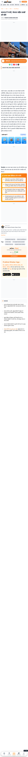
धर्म (21, 265)
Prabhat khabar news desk (11, 17)
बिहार (8, 4)
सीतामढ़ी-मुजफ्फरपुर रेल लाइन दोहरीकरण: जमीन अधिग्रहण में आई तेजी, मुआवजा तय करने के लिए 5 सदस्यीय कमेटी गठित (14, 198)
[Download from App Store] (16, 274)
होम (1, 4)
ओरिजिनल (23, 4)
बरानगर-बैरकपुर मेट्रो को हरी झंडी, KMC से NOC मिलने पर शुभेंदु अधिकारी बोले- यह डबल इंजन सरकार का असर (15, 306)
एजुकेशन (7, 265)
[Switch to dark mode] (20, 2)
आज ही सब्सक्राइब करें (14, 256)
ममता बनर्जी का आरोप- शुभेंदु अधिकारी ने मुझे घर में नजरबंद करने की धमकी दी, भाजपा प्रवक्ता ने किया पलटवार (13, 312)
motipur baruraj (9, 244)
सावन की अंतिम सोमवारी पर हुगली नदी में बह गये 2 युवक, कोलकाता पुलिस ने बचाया (15, 324)
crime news (8, 241)
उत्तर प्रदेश (12, 4)
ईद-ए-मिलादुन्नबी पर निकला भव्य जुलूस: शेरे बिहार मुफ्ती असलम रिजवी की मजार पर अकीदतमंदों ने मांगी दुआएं (15, 191)
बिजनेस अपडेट (17, 265)
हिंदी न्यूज (10, 269)
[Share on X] (18, 64)
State (7, 8)
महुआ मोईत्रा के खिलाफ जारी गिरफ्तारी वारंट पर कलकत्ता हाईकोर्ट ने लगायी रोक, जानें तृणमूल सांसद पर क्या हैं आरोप (14, 319)
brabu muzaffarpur (21, 239)
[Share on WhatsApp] (9, 64)
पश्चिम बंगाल (17, 4)
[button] (14, 50)
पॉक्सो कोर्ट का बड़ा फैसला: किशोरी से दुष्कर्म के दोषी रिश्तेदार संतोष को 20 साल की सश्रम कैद (14, 179)
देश (3, 265)
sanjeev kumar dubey (20, 244)
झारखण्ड (4, 4)
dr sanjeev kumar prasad (18, 241)
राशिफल (8, 267)
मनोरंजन (11, 265)
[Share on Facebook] (12, 64)
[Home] (7, 2)
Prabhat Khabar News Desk (14, 227)
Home (2, 8)
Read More (3, 235)
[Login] (14, 754)
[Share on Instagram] (16, 64)
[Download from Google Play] (7, 274)
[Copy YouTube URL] (14, 64)
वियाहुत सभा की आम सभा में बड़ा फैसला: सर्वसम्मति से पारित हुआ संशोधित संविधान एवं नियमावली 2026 (15, 185)
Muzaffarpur (16, 8)
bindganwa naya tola (10, 239)
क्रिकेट (4, 267)
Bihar (11, 8)
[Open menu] (2, 2)
